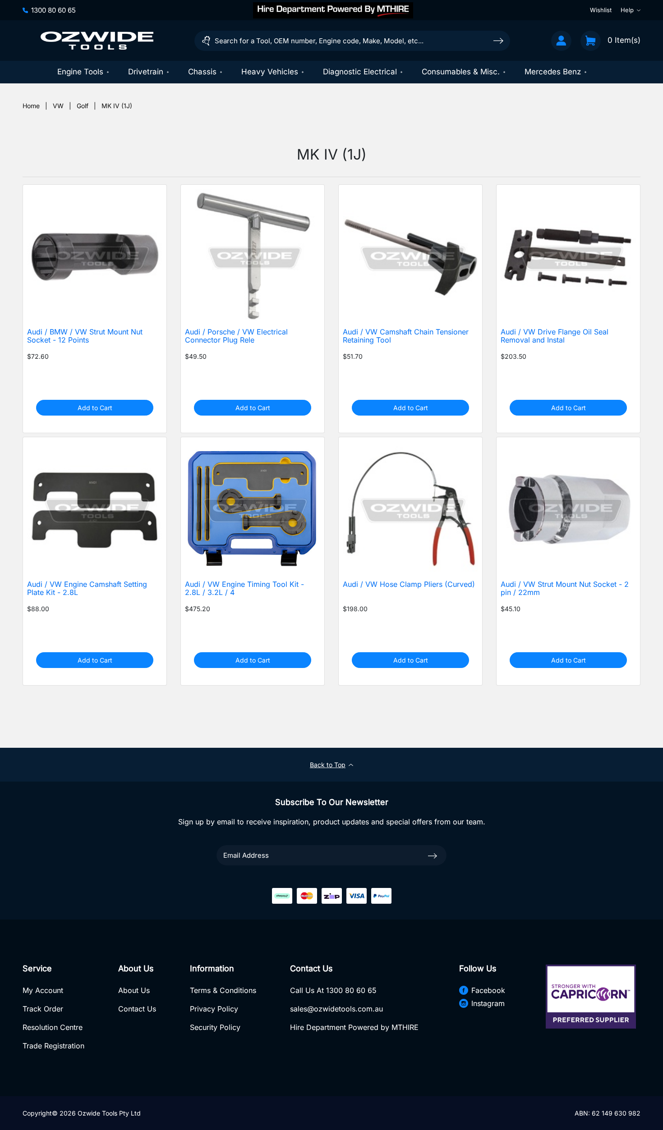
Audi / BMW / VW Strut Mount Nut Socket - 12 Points (85, 336)
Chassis (202, 71)
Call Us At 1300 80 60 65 (333, 990)
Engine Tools (80, 71)
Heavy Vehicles (269, 71)
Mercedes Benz (553, 71)
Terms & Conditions (223, 990)
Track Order (43, 1008)
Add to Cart (95, 408)
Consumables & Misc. (461, 71)
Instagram (488, 1003)
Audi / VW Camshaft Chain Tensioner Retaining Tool (406, 336)
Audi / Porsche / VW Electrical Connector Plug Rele (236, 336)
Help (627, 10)
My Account (43, 990)
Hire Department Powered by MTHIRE (354, 1027)
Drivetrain (145, 71)
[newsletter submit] (432, 855)
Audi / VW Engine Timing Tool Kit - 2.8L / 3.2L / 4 (244, 588)
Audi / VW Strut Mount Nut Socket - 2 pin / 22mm (565, 588)
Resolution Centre (53, 1027)
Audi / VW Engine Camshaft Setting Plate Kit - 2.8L (87, 588)
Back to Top (327, 765)
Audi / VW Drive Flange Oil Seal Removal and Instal (554, 336)
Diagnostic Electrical (360, 71)
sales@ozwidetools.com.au (336, 1008)
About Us (134, 990)
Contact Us (137, 1008)
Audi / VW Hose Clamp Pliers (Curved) (409, 584)
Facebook (488, 990)
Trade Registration (53, 1045)
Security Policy (215, 1027)
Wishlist (601, 10)
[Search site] (498, 40)
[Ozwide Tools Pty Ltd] (97, 41)
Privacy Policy (214, 1008)
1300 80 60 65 (53, 9)
